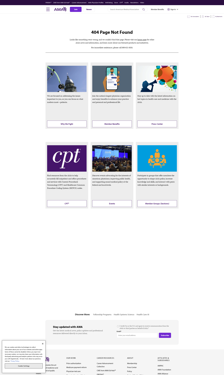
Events (112, 203)
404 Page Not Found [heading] (112, 32)
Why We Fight (67, 124)
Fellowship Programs (102, 314)
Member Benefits (112, 124)
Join (75, 9)
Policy (129, 371)
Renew (89, 9)
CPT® (121, 3)
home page (142, 39)
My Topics (207, 16)
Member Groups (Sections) (157, 203)
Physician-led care (73, 371)
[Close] (42, 343)
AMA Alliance (163, 373)
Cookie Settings (24, 366)
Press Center (157, 124)
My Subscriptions (195, 16)
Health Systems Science (124, 314)
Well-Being (109, 3)
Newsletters (134, 3)
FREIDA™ (49, 3)
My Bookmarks (218, 16)
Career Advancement (79, 3)
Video (142, 3)
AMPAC (160, 365)
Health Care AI (143, 314)
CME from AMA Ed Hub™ (61, 3)
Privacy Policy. (15, 361)
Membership (132, 363)
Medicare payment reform (76, 367)
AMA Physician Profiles (96, 3)
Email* (119, 331)
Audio (126, 3)
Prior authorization (73, 363)
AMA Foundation (164, 369)
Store (116, 3)
